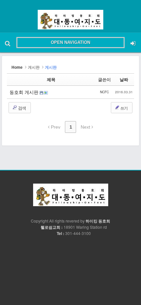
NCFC (104, 92)
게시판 (34, 67)
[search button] (8, 42)
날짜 (124, 79)
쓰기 (124, 108)
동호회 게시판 (25, 92)
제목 (51, 79)
